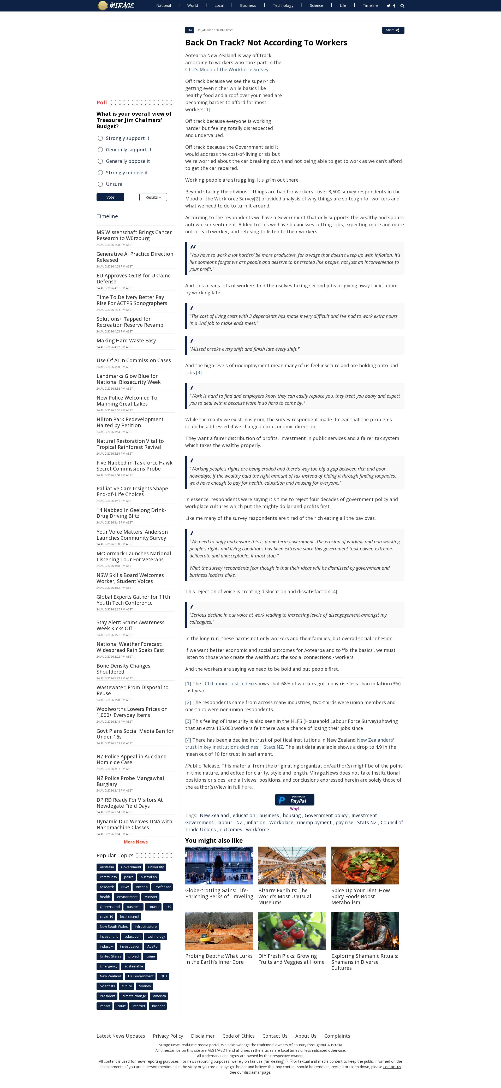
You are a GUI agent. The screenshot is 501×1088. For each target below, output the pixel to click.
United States (110, 956)
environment (127, 896)
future (127, 986)
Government (199, 822)
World (192, 5)
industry (106, 946)
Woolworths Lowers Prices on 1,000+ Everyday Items (132, 712)
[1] (207, 109)
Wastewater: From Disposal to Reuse (133, 690)
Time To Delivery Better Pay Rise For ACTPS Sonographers (132, 300)
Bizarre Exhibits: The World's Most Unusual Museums (284, 896)
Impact (105, 1005)
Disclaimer (203, 1036)
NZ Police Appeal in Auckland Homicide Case (132, 759)
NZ (239, 822)
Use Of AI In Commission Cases (134, 360)
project (133, 956)
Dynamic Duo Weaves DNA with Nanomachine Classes (134, 824)
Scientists (107, 986)
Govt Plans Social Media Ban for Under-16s (135, 734)
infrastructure (146, 926)
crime (150, 956)
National (163, 5)
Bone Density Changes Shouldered (123, 668)
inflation (256, 822)
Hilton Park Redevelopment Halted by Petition (130, 422)
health (105, 896)
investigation (130, 946)
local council (129, 916)
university (156, 867)
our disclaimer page (253, 1072)
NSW (125, 886)
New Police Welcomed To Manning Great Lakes (127, 400)
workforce (257, 829)
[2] (257, 198)
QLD (163, 976)
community (108, 877)
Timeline (370, 5)
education (244, 815)
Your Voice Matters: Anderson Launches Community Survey (132, 534)
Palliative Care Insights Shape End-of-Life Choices (132, 491)
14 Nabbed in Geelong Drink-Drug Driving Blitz (131, 513)
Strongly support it (128, 138)
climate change (134, 996)
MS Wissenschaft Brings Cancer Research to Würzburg (134, 235)
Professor (163, 886)
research (107, 886)
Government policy (326, 815)
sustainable (133, 966)
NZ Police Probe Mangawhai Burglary (130, 781)
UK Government (140, 976)
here (247, 787)
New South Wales (114, 926)
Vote (110, 197)
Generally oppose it (128, 161)
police (129, 877)
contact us (392, 1066)
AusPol (152, 946)
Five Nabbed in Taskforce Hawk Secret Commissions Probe (134, 465)
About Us (306, 1036)
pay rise (344, 822)
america (159, 996)
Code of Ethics (239, 1036)
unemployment (314, 822)
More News (136, 842)
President (107, 996)
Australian (149, 877)
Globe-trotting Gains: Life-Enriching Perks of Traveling (219, 893)
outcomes (231, 829)
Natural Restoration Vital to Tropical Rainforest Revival (130, 444)
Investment (364, 815)
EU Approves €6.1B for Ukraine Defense (134, 278)
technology (156, 936)
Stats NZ (367, 822)
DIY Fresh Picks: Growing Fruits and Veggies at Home (291, 959)
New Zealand (214, 815)
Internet (139, 1005)
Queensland (110, 906)
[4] (334, 591)
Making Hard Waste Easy (126, 340)
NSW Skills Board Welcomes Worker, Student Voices (130, 578)
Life (343, 5)
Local (219, 5)
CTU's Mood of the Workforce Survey (227, 69)
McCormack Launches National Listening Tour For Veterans (134, 556)
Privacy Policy (168, 1036)
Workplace (281, 822)
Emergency (108, 966)
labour (224, 822)
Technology (283, 5)
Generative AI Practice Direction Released (135, 257)
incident (158, 1005)
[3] (199, 372)
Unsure (114, 184)
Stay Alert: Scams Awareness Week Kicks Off (130, 625)
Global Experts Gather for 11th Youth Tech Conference (133, 599)
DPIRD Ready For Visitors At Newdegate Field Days (130, 802)
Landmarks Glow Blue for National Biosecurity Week (129, 379)
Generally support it (129, 149)
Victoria (142, 886)
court (121, 1005)
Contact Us (275, 1036)
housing (292, 815)
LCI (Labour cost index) (228, 683)
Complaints (337, 1036)
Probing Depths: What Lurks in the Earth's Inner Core (219, 959)
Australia (107, 867)
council (153, 906)
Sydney (145, 986)
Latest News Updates (121, 1036)
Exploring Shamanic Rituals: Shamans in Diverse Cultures (364, 962)
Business (248, 5)
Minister (151, 896)
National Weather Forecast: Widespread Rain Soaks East (130, 647)
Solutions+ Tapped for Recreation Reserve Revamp (130, 322)
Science (316, 5)
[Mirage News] (118, 5)
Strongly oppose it (127, 172)
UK (168, 906)
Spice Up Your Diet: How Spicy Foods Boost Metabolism (360, 896)
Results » (153, 197)
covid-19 (106, 916)
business (269, 815)
